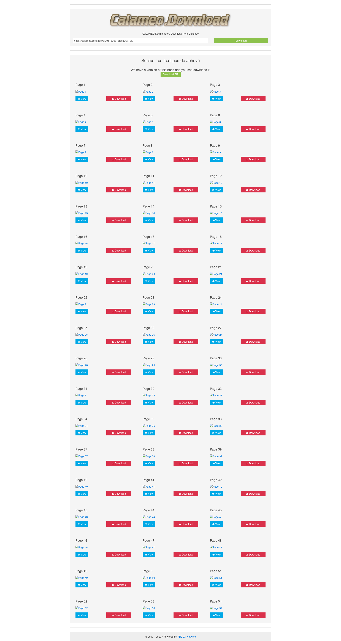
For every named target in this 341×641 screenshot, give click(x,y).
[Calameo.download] (170, 19)
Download (241, 40)
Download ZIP (170, 74)
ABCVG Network (187, 636)
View (83, 98)
